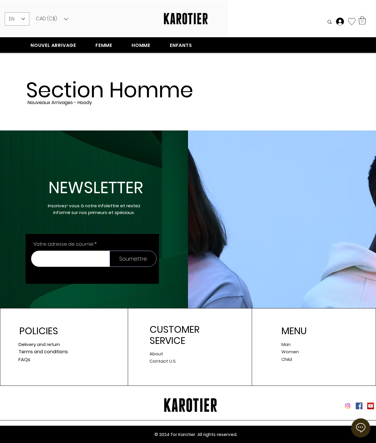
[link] (362, 20)
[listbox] (52, 19)
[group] (188, 121)
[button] (52, 19)
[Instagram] (347, 406)
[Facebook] (359, 406)
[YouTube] (370, 406)
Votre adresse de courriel (63, 244)
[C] (341, 21)
